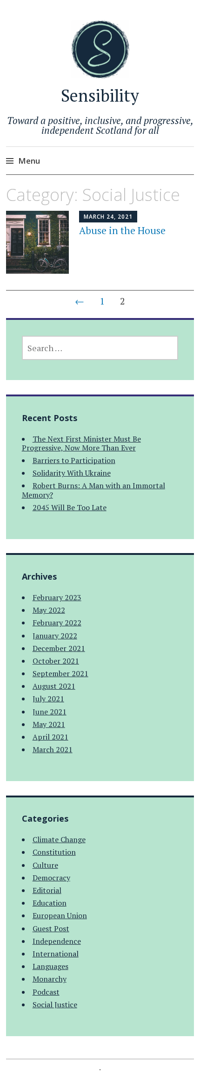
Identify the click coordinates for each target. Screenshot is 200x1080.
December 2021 (59, 648)
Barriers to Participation (74, 460)
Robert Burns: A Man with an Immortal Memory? (93, 489)
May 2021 (49, 724)
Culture (45, 865)
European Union (60, 915)
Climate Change (59, 839)
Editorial (47, 890)
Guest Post (51, 928)
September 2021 (60, 673)
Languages (50, 966)
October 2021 (56, 661)
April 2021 (50, 737)
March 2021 (53, 749)
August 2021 (54, 686)
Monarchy (50, 979)
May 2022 (49, 610)
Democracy (51, 877)
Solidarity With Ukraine (72, 473)
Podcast (46, 992)
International (56, 953)
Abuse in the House (122, 230)
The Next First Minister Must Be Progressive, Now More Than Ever (81, 443)
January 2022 (55, 635)
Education (50, 903)
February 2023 (57, 597)
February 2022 (57, 622)
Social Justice (55, 1004)
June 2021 (50, 711)
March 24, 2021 (108, 217)
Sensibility (100, 95)
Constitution (54, 852)
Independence (57, 941)
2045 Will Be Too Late (70, 507)
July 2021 (48, 698)
